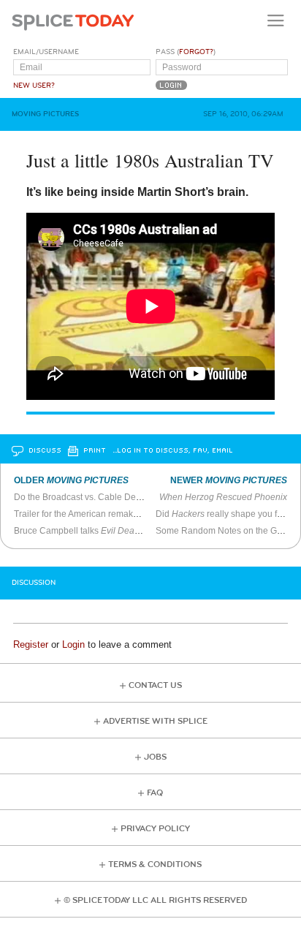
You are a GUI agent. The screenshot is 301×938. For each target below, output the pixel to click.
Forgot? (196, 52)
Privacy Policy (155, 828)
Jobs (155, 757)
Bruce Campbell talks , (114, 531)
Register (30, 644)
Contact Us (155, 685)
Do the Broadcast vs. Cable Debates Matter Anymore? (120, 497)
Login (73, 644)
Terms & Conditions (155, 864)
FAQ (155, 792)
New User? (34, 85)
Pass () (186, 52)
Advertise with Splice (155, 721)
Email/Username (46, 52)
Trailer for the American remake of (121, 514)
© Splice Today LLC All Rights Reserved (155, 900)
